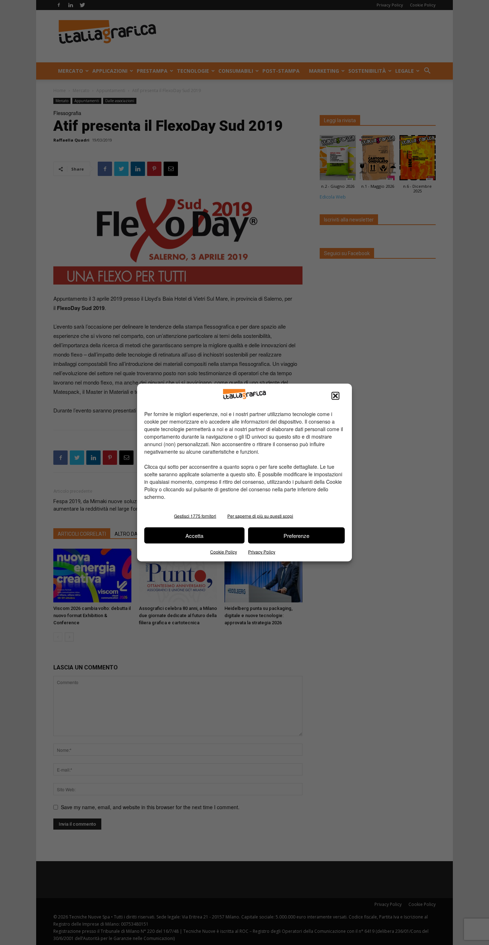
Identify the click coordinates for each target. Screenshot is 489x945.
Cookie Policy (223, 552)
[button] (335, 396)
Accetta (194, 535)
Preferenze (296, 535)
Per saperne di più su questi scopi (260, 516)
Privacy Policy (261, 552)
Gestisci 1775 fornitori (195, 516)
